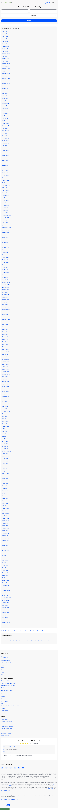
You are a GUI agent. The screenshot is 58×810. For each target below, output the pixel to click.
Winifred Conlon (6, 374)
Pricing (2, 665)
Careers (3, 670)
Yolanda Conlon (6, 379)
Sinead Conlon (5, 265)
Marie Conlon (5, 31)
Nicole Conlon (5, 130)
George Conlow (6, 394)
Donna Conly (5, 468)
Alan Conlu (4, 416)
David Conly (5, 463)
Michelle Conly (5, 538)
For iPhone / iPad (5, 683)
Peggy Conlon (5, 165)
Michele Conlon (5, 88)
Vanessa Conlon (6, 351)
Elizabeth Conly (5, 476)
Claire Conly (5, 453)
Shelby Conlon (5, 257)
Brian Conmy (5, 592)
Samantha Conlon (6, 227)
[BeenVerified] (6, 3)
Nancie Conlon (5, 111)
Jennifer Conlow (6, 399)
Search (29, 20)
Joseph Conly (5, 503)
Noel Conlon (5, 133)
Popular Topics (4, 710)
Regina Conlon (5, 190)
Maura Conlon (5, 61)
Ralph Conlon (5, 180)
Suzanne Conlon (6, 284)
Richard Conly (5, 550)
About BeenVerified (5, 660)
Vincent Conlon (5, 359)
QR (35, 641)
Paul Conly (4, 548)
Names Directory (20, 631)
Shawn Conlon (5, 250)
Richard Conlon (5, 195)
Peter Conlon (5, 168)
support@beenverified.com (12, 747)
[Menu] (56, 2)
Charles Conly (5, 438)
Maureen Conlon (6, 63)
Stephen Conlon (6, 272)
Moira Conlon (5, 98)
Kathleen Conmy (6, 622)
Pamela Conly (5, 540)
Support (3, 696)
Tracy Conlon (5, 339)
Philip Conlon (5, 170)
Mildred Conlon (5, 96)
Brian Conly (5, 433)
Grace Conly (5, 483)
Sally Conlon (5, 225)
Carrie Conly (5, 436)
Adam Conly (5, 419)
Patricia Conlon (5, 153)
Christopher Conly (6, 451)
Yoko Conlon (5, 376)
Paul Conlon (5, 158)
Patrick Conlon (5, 155)
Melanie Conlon (6, 76)
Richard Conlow (6, 411)
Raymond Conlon (6, 185)
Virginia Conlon (5, 361)
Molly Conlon (5, 101)
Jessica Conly (5, 498)
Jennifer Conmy (5, 612)
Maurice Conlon (6, 66)
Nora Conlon (5, 135)
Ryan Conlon (5, 222)
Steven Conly (5, 570)
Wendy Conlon (5, 369)
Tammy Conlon (5, 289)
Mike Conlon (5, 93)
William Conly (5, 580)
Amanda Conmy (6, 590)
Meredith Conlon (6, 83)
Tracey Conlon (5, 337)
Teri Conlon (5, 304)
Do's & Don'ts (4, 701)
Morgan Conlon (6, 106)
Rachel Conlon (5, 178)
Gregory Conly (5, 486)
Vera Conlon (5, 354)
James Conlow (5, 396)
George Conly (5, 481)
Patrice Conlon (5, 150)
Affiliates (3, 708)
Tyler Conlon (5, 347)
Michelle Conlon (6, 91)
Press (2, 672)
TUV (42, 641)
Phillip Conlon (5, 173)
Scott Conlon (5, 237)
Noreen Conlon (5, 138)
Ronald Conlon (5, 207)
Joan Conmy (5, 615)
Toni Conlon (5, 334)
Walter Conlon (5, 364)
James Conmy (5, 610)
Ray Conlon (5, 183)
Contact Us (3, 699)
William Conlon (6, 371)
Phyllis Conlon (5, 175)
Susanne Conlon (6, 282)
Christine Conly (5, 448)
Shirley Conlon (5, 262)
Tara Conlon (5, 292)
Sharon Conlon (5, 247)
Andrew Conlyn (6, 583)
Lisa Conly (4, 515)
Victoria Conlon (5, 356)
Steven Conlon (5, 274)
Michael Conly (5, 535)
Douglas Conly (5, 471)
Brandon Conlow (6, 384)
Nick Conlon (5, 128)
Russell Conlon (5, 217)
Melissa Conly (5, 533)
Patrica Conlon (5, 148)
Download (12, 683)
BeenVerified (4, 631)
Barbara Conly (5, 426)
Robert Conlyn (5, 587)
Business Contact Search (7, 690)
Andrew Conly (5, 421)
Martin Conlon (5, 48)
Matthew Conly (5, 528)
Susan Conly (5, 573)
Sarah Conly (5, 563)
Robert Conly (5, 553)
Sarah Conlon (5, 235)
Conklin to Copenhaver (30, 631)
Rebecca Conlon (6, 188)
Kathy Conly (5, 506)
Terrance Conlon (6, 307)
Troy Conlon (5, 344)
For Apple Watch (5, 685)
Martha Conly (5, 523)
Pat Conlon (4, 145)
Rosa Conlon (5, 210)
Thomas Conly (5, 575)
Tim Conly (4, 578)
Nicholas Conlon (6, 125)
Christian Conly (5, 446)
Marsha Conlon (5, 43)
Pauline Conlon (5, 163)
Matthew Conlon (6, 58)
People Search (11, 631)
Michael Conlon (5, 86)
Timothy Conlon (6, 327)
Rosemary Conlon (6, 215)
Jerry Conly (4, 496)
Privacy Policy (14, 799)
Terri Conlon (5, 312)
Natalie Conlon (5, 116)
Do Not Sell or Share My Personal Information (12, 706)
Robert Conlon (5, 200)
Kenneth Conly (5, 508)
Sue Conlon (5, 277)
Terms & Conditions (5, 790)
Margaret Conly (5, 518)
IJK (22, 641)
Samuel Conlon (5, 230)
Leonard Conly (5, 513)
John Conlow (5, 401)
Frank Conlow (5, 391)
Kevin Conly (5, 510)
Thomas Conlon (6, 322)
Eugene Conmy (5, 607)
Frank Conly (5, 478)
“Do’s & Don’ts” (49, 789)
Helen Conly (5, 488)
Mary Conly (5, 525)
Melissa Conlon (5, 81)
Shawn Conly (5, 565)
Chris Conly (5, 443)
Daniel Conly (5, 461)
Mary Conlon (5, 51)
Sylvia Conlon (5, 287)
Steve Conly (5, 568)
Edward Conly (5, 473)
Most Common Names (6, 713)
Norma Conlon (5, 140)
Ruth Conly (4, 558)
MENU (53, 2)
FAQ (2, 703)
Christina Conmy (6, 595)
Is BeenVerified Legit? (6, 663)
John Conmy (5, 617)
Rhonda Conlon (6, 193)
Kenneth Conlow (6, 404)
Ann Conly (4, 424)
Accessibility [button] (4, 805)
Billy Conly (4, 431)
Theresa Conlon (6, 317)
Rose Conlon (5, 212)
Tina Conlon (5, 329)
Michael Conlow (6, 409)
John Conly (4, 501)
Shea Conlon (5, 252)
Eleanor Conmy (5, 605)
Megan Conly (5, 530)
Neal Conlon (5, 118)
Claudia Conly (5, 456)
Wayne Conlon (5, 366)
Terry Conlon (5, 314)
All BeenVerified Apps (6, 681)
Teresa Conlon (5, 302)
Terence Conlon (5, 299)
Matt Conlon (5, 56)
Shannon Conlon (6, 245)
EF (13, 641)
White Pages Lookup (6, 733)
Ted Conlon (5, 297)
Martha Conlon (5, 46)
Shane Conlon (5, 242)
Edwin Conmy (5, 600)
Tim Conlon (5, 324)
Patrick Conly (5, 545)
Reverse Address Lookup (7, 726)
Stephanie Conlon (6, 270)
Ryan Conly (5, 560)
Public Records (4, 731)
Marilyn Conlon (5, 34)
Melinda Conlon (6, 78)
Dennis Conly (5, 466)
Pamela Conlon (5, 143)
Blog (2, 674)
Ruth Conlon (5, 220)
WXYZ (46, 641)
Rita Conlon (5, 197)
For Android (4, 688)
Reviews (3, 667)
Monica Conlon (5, 103)
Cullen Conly (5, 458)
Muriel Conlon (5, 108)
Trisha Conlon (5, 342)
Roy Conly (4, 555)
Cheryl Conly (5, 441)
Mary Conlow (5, 406)
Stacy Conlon (5, 267)
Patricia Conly (5, 543)
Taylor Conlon (5, 294)
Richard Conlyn (5, 585)
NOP (31, 641)
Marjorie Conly (5, 520)
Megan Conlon (5, 71)
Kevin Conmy (5, 625)
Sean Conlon (5, 240)
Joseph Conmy (5, 620)
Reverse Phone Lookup (6, 721)
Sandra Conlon (5, 232)
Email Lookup (4, 724)
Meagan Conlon (6, 68)
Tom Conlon (5, 332)
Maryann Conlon (6, 53)
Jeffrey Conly (5, 493)
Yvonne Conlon (5, 381)
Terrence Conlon (6, 309)
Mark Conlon (5, 41)
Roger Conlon (5, 205)
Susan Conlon (5, 279)
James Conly (5, 491)
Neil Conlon (5, 120)
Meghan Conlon (6, 73)
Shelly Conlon (5, 260)
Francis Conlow (6, 389)
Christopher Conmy (6, 597)
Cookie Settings (5, 808)
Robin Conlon (5, 202)
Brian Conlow (5, 386)
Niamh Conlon (5, 123)
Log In (48, 2)
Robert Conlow (5, 414)
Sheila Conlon (5, 255)
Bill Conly (4, 429)
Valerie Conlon (5, 349)
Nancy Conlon (5, 113)
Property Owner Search (6, 728)
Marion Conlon (5, 36)
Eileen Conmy (5, 602)
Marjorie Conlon (6, 39)
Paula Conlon (5, 160)
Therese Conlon (6, 319)
